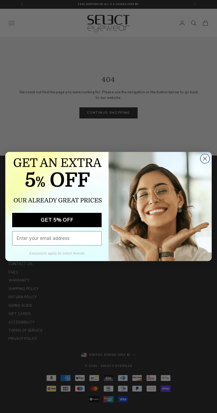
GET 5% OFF (57, 219)
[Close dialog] (205, 158)
